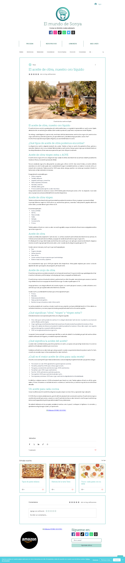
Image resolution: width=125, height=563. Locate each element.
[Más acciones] (95, 65)
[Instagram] (55, 32)
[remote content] (62, 421)
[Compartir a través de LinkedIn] (38, 444)
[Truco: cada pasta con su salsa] (92, 471)
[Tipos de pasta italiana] (33, 471)
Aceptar (117, 560)
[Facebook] (51, 32)
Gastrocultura (32, 438)
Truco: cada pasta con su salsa (91, 483)
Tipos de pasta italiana (30, 482)
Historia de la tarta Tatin (61, 482)
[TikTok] (59, 32)
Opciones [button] (95, 560)
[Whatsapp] (64, 32)
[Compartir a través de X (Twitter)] (34, 444)
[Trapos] (73, 32)
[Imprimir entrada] (47, 444)
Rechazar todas (105, 560)
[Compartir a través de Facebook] (29, 444)
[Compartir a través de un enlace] (43, 444)
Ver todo (103, 460)
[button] (103, 52)
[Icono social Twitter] (68, 32)
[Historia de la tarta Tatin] (62, 471)
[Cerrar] (123, 560)
